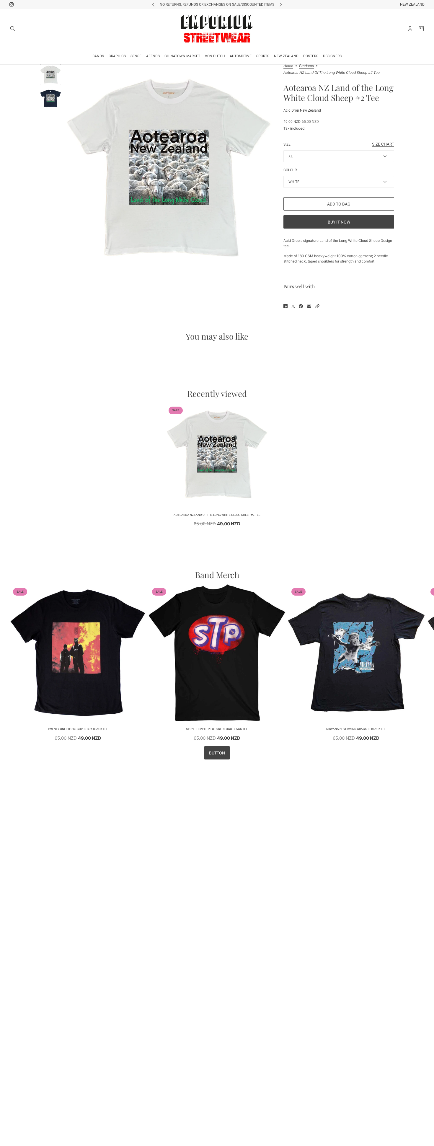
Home (288, 66)
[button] (317, 306)
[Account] (410, 28)
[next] (281, 4)
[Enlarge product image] (168, 169)
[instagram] (11, 4)
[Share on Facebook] (285, 306)
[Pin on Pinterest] (301, 306)
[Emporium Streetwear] (217, 28)
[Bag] (421, 28)
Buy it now (339, 222)
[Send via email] (309, 306)
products (306, 66)
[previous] (153, 4)
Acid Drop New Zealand (302, 110)
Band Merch (217, 574)
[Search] (12, 28)
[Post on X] (293, 306)
